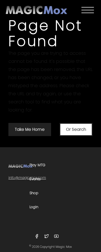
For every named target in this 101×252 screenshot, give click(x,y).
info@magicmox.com (27, 177)
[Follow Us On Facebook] (37, 236)
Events (35, 179)
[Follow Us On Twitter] (47, 236)
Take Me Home (30, 129)
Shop (33, 193)
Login (33, 207)
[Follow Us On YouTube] (56, 236)
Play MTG (37, 165)
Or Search (76, 129)
